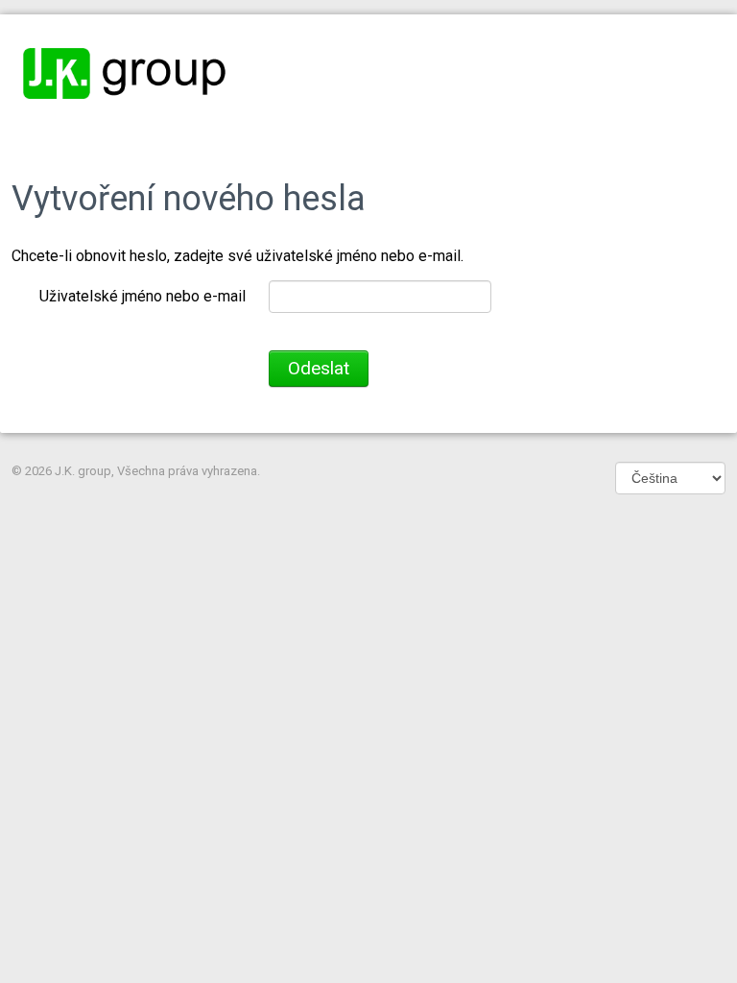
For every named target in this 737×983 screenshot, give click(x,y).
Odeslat (318, 368)
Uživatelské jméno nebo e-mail (142, 296)
